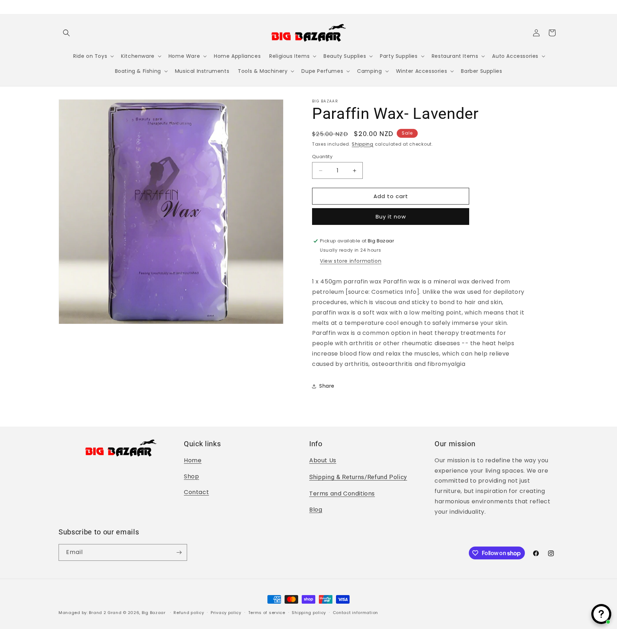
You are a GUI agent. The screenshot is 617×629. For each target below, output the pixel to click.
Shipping (362, 144)
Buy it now (391, 216)
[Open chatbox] (601, 614)
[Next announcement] (556, 7)
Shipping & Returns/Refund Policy (358, 477)
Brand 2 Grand (105, 612)
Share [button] (327, 385)
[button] (66, 33)
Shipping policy (309, 612)
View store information (350, 261)
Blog (315, 509)
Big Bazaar (154, 612)
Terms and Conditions (342, 493)
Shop (191, 476)
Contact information (355, 612)
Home (192, 460)
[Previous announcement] (61, 7)
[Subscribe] (179, 552)
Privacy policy (226, 612)
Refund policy (189, 612)
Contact (196, 492)
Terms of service (266, 612)
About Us (322, 460)
